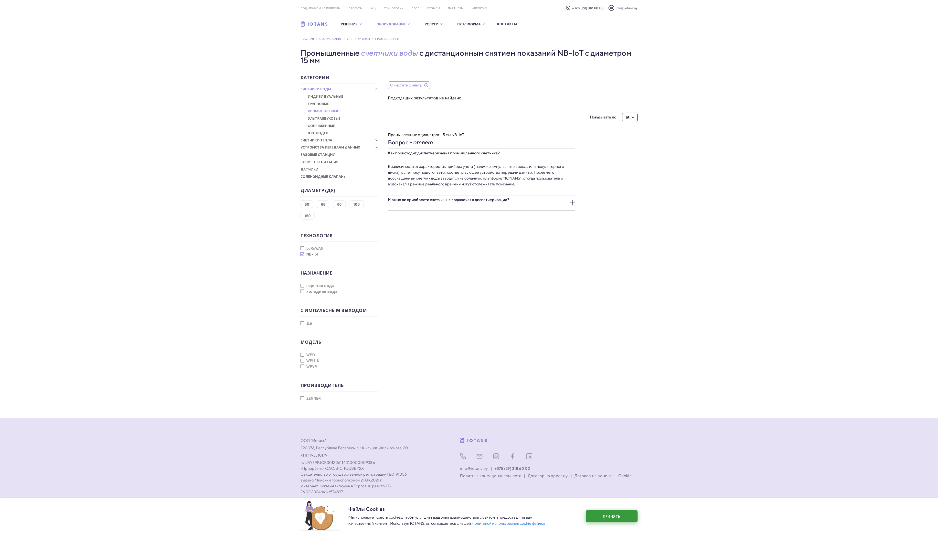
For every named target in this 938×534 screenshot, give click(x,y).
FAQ (373, 8)
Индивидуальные (325, 96)
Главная (308, 39)
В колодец (318, 132)
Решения (349, 23)
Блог (415, 8)
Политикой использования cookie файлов (508, 523)
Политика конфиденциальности (490, 475)
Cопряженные (321, 125)
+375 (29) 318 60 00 (512, 468)
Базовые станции (317, 154)
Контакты (507, 23)
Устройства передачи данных (330, 147)
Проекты (356, 8)
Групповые (318, 103)
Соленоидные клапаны (323, 176)
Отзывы (433, 8)
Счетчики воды (358, 39)
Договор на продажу (548, 475)
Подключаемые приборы (320, 8)
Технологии (394, 8)
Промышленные (323, 110)
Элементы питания (319, 161)
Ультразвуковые (324, 118)
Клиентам (479, 8)
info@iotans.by (474, 468)
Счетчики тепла (316, 140)
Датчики (309, 169)
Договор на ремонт (593, 475)
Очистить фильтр (406, 85)
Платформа (469, 23)
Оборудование (391, 23)
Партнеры (456, 8)
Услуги (431, 23)
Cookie (625, 475)
